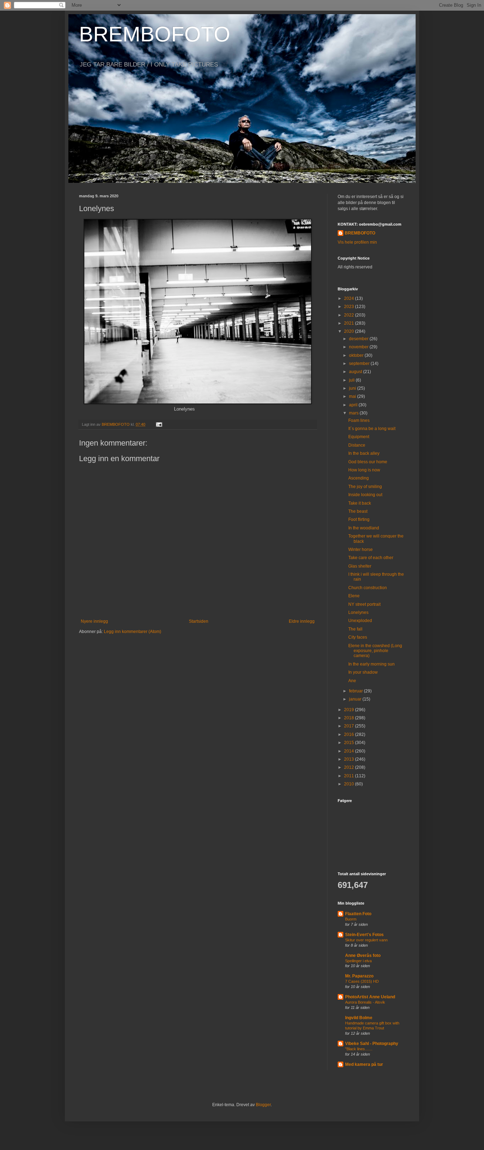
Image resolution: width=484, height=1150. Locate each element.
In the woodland (363, 527)
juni (353, 388)
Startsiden (198, 621)
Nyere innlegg (94, 621)
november (359, 346)
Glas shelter (359, 566)
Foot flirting (359, 519)
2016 (349, 734)
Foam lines (359, 420)
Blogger (263, 1104)
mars (354, 413)
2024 (349, 298)
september (360, 363)
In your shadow (363, 672)
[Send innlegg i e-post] (158, 424)
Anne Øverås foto (363, 955)
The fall (355, 629)
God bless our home (367, 461)
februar (356, 691)
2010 (349, 784)
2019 (349, 709)
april (354, 404)
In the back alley (363, 453)
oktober (357, 355)
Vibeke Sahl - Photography (371, 1043)
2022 (349, 315)
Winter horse (360, 549)
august (356, 371)
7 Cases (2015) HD (362, 981)
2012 (349, 767)
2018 (349, 717)
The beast (357, 511)
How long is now (364, 469)
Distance (356, 445)
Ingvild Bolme (358, 1017)
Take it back (359, 503)
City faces (357, 637)
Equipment (358, 436)
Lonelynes (358, 612)
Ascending (358, 478)
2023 (349, 306)
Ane (352, 680)
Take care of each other (370, 557)
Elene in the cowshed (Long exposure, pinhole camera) (375, 650)
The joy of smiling (365, 486)
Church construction (367, 587)
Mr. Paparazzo (359, 976)
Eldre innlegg (302, 621)
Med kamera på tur (364, 1064)
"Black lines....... (358, 1049)
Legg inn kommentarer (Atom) (132, 631)
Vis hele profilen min (357, 242)
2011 (349, 775)
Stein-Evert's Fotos (364, 934)
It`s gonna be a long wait (371, 428)
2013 (349, 759)
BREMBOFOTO (154, 34)
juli (352, 380)
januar (355, 699)
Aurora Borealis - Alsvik (365, 1002)
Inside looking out (365, 494)
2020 (349, 331)
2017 (349, 726)
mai (353, 396)
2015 (349, 742)
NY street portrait (364, 604)
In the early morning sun (371, 664)
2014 (349, 751)
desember (359, 338)
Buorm (350, 919)
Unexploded (360, 620)
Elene (354, 595)
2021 (349, 323)
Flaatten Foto (358, 913)
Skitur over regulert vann (366, 940)
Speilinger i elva (358, 961)
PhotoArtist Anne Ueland (370, 996)
